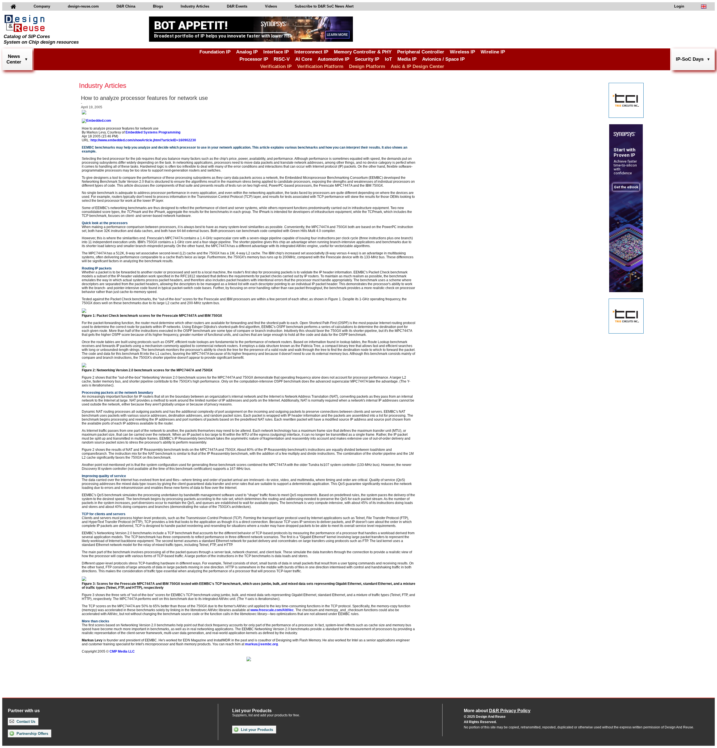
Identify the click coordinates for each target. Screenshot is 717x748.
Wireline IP (493, 52)
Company (42, 6)
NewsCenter (13, 59)
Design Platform (367, 66)
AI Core (303, 59)
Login (679, 6)
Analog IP (247, 52)
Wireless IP (462, 52)
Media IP (406, 59)
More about (497, 710)
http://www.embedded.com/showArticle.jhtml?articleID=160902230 (143, 140)
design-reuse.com (83, 6)
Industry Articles (195, 6)
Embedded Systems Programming (152, 132)
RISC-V (282, 59)
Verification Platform (320, 66)
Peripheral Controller (420, 52)
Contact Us (25, 721)
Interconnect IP (311, 52)
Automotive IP (333, 59)
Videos (271, 6)
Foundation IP (215, 52)
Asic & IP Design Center (417, 66)
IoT (388, 59)
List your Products (256, 730)
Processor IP (253, 59)
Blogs (158, 6)
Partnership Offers (31, 733)
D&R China (126, 6)
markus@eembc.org (261, 644)
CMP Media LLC (122, 651)
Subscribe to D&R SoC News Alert (324, 6)
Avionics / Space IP (443, 59)
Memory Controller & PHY (363, 52)
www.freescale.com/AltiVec (272, 610)
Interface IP (276, 52)
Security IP (367, 59)
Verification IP (276, 66)
